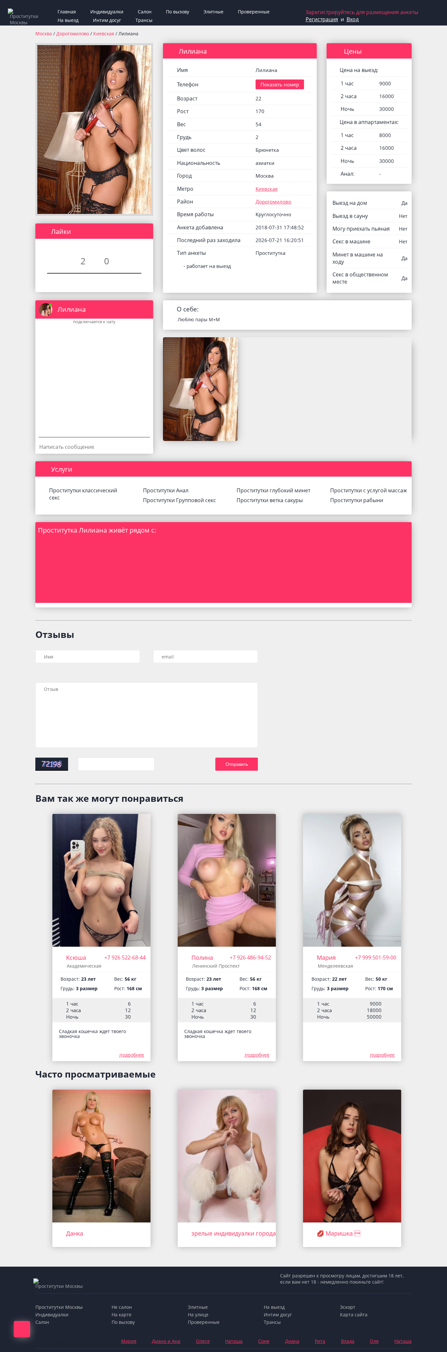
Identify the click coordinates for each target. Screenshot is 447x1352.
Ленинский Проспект (216, 966)
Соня (263, 1341)
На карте (122, 1314)
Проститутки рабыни (356, 500)
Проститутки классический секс (83, 494)
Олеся (203, 1341)
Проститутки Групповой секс (179, 500)
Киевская (104, 33)
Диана (292, 1341)
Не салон (122, 1307)
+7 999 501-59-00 (375, 957)
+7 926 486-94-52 (250, 957)
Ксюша (76, 957)
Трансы (143, 20)
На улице (198, 1314)
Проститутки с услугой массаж (368, 490)
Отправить (236, 764)
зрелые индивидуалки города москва (244, 1233)
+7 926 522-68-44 (125, 957)
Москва (43, 33)
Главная (67, 12)
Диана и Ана (166, 1341)
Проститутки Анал (165, 490)
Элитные (214, 12)
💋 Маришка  (338, 1233)
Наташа (233, 1341)
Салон (145, 12)
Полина (202, 957)
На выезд (68, 20)
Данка (74, 1233)
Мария (326, 957)
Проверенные (254, 12)
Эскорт (347, 1307)
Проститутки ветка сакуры (270, 500)
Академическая (84, 966)
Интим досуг (107, 20)
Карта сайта (353, 1314)
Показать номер (279, 84)
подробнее (131, 1055)
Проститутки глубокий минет (273, 490)
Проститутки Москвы (59, 1307)
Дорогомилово (73, 33)
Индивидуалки (106, 12)
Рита (320, 1341)
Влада (347, 1341)
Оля (374, 1341)
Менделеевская (335, 966)
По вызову (177, 12)
